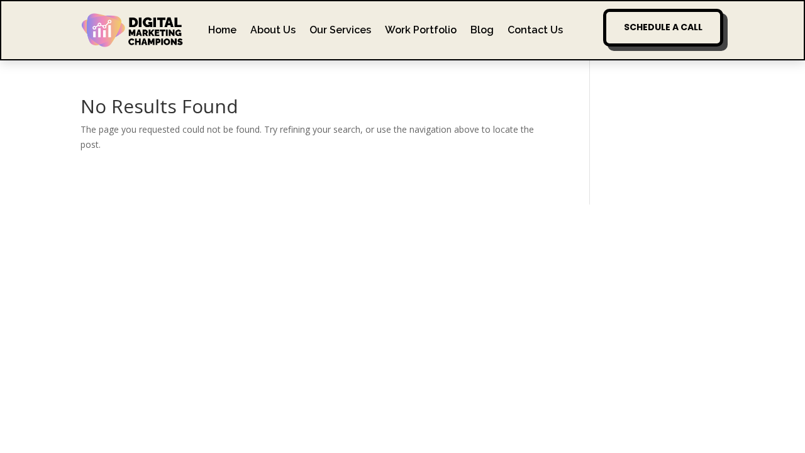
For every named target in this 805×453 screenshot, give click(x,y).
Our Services (340, 30)
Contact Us (535, 30)
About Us (273, 30)
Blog (482, 30)
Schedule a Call (663, 27)
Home (222, 30)
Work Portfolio (421, 30)
